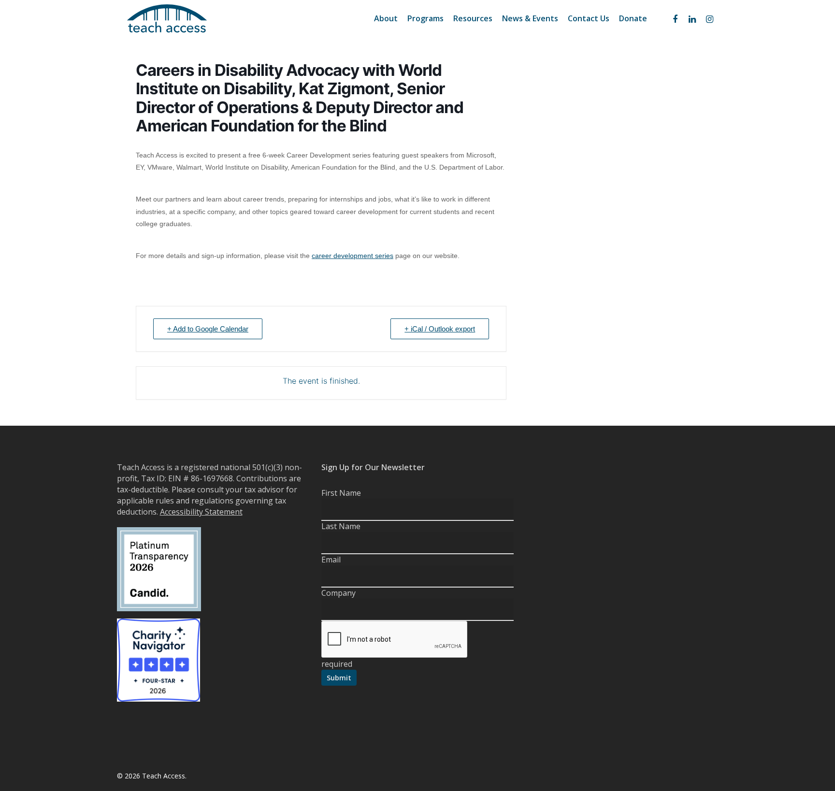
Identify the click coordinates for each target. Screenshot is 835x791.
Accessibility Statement (201, 511)
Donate (633, 18)
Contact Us (588, 18)
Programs (425, 18)
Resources (472, 18)
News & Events (530, 18)
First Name (341, 493)
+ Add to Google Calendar (207, 329)
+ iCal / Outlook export (439, 329)
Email (331, 559)
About (386, 18)
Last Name (340, 526)
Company (338, 593)
